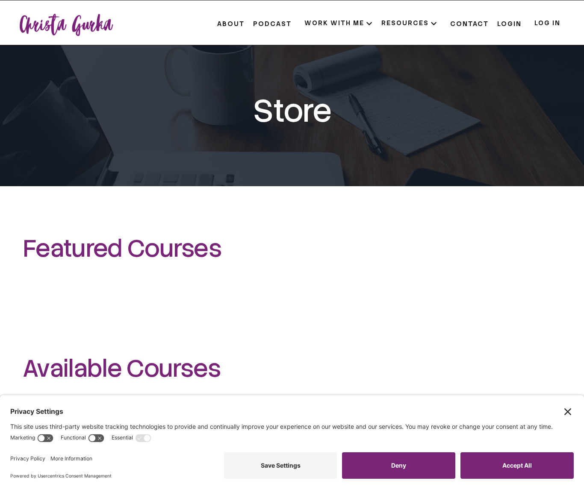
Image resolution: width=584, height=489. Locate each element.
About (231, 23)
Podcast (272, 23)
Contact (469, 23)
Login (509, 23)
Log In (547, 23)
